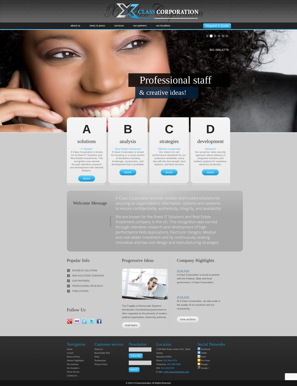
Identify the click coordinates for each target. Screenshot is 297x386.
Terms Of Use (73, 372)
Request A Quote (217, 26)
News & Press (97, 25)
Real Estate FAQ (102, 353)
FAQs (96, 357)
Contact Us (72, 375)
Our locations (163, 25)
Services (119, 25)
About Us (75, 25)
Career (70, 353)
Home (70, 349)
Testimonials (100, 360)
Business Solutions (84, 270)
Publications (80, 291)
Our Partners (81, 281)
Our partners (140, 25)
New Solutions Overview (88, 275)
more (86, 178)
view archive (188, 319)
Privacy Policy (100, 364)
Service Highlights (75, 360)
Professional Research (87, 286)
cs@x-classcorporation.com (176, 372)
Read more (131, 325)
